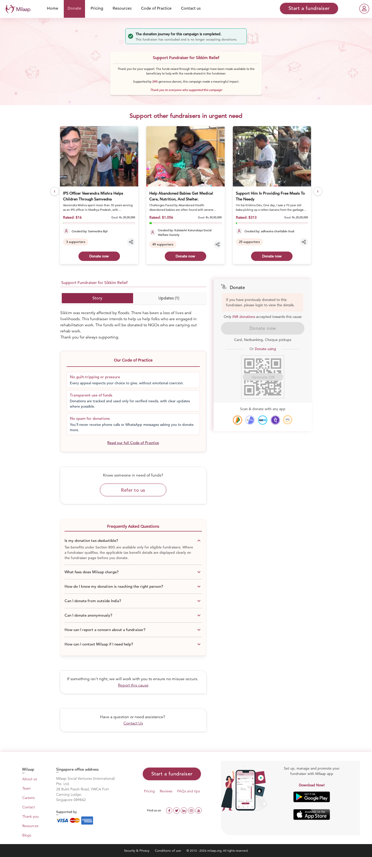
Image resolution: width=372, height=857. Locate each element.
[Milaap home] (17, 8)
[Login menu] (364, 9)
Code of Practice (156, 8)
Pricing (97, 8)
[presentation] (54, 191)
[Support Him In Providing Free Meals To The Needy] (272, 156)
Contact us (191, 8)
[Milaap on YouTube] (198, 810)
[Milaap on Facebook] (169, 810)
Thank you (30, 816)
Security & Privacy (137, 850)
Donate (74, 8)
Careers (28, 797)
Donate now (99, 256)
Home (52, 8)
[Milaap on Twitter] (177, 810)
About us (29, 779)
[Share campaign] (131, 242)
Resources (122, 8)
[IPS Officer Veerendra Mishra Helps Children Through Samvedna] (99, 156)
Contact (28, 807)
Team (26, 788)
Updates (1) (168, 298)
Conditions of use (168, 850)
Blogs (26, 835)
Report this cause (133, 685)
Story (97, 298)
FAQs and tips (188, 791)
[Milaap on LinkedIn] (184, 810)
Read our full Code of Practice (133, 442)
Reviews (166, 791)
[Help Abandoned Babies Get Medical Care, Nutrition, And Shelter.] (185, 156)
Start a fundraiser (172, 774)
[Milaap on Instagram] (191, 810)
